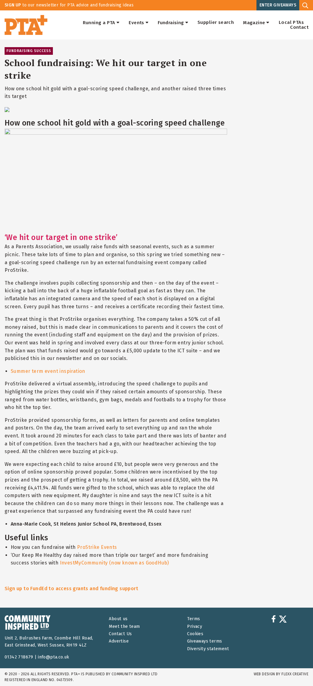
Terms (193, 618)
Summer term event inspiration (48, 371)
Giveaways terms (204, 641)
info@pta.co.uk (53, 657)
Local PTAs (291, 22)
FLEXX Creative (295, 674)
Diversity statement (208, 648)
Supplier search (215, 22)
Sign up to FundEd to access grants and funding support (71, 588)
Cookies (195, 633)
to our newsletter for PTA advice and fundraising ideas (69, 5)
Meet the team (124, 626)
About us (118, 618)
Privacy (194, 626)
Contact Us (120, 633)
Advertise (119, 641)
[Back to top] (296, 669)
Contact (299, 27)
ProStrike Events (97, 547)
